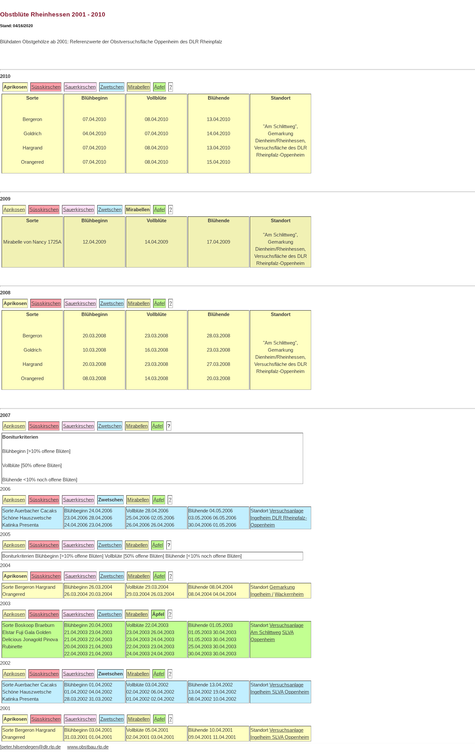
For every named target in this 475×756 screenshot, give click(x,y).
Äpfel (159, 87)
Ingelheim (261, 517)
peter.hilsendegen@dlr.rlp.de (31, 747)
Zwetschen (111, 87)
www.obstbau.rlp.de (88, 747)
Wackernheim (289, 594)
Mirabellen (139, 87)
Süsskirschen (45, 87)
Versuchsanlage (286, 510)
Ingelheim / (261, 594)
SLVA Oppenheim (290, 692)
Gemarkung (282, 587)
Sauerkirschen (80, 87)
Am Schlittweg (265, 632)
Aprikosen (14, 209)
